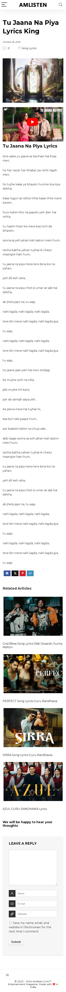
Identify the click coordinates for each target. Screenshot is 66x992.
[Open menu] (7, 975)
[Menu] (4, 4)
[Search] (60, 4)
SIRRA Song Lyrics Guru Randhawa (27, 755)
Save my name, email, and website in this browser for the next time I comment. (30, 927)
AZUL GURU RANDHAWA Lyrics (25, 809)
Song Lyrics (28, 48)
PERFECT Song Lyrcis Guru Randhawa (30, 701)
